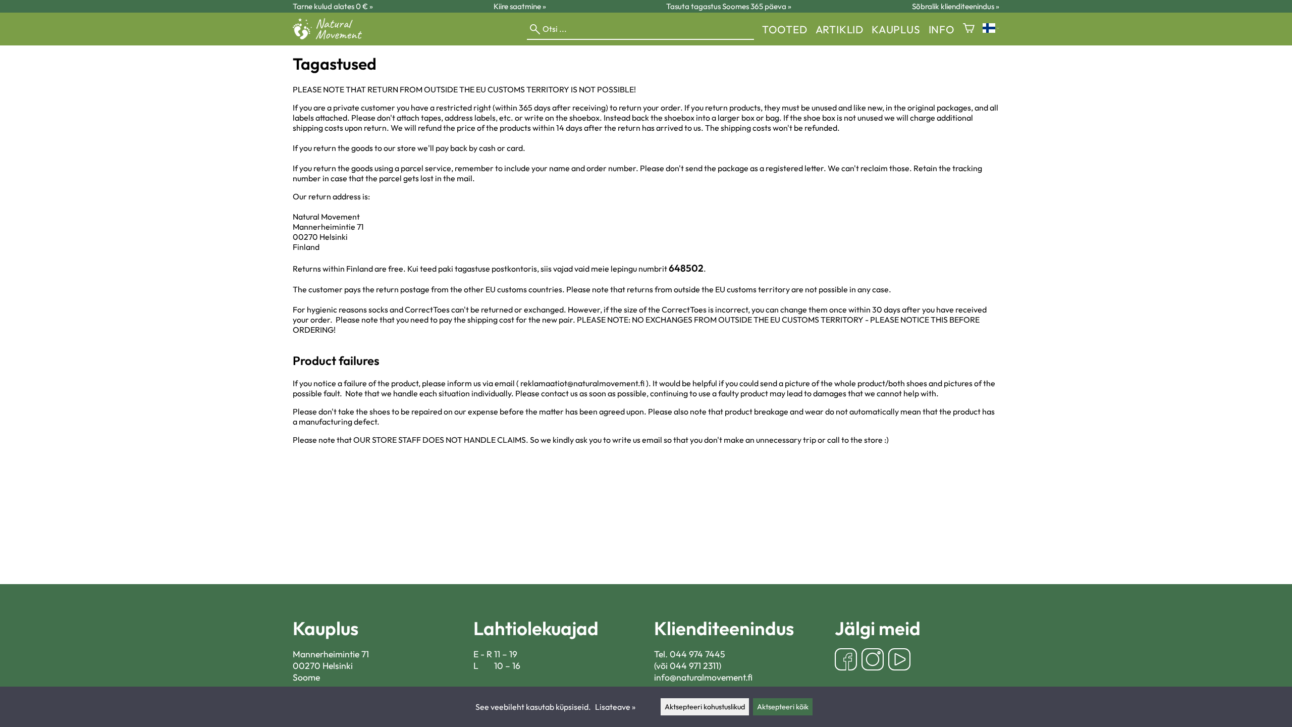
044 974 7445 (697, 654)
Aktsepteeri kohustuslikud (705, 706)
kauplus (896, 29)
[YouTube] (899, 660)
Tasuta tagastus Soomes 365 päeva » (728, 6)
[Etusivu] (331, 36)
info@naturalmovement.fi (703, 677)
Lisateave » (615, 707)
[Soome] (991, 29)
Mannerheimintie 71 (331, 654)
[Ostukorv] (969, 29)
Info (942, 29)
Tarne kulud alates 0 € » (333, 6)
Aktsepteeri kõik (783, 706)
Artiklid (840, 29)
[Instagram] (873, 660)
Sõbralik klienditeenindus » (955, 6)
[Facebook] (846, 660)
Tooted (784, 29)
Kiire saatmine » (520, 6)
